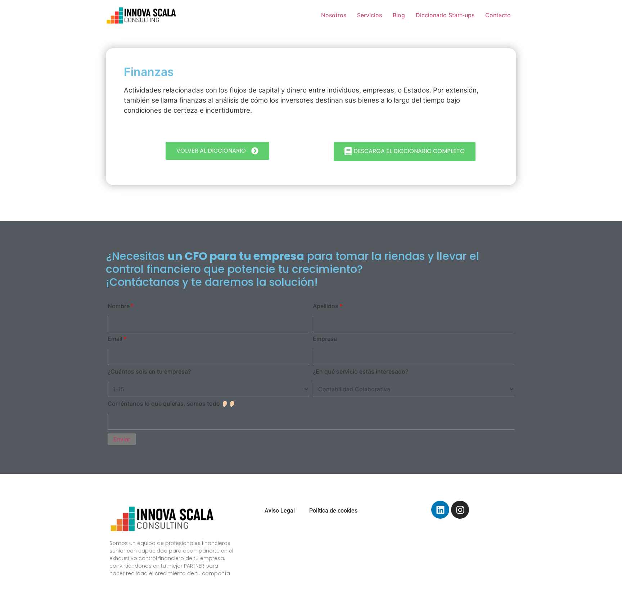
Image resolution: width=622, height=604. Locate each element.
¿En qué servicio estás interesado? (360, 371)
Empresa (325, 339)
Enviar (121, 439)
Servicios (369, 15)
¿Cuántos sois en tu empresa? (149, 371)
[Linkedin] (440, 510)
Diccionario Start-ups (445, 15)
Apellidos (325, 306)
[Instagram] (460, 510)
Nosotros (333, 15)
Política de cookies (333, 510)
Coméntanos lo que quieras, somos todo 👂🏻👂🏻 (172, 403)
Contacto (498, 15)
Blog (399, 15)
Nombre (119, 306)
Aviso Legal (280, 510)
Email (115, 339)
